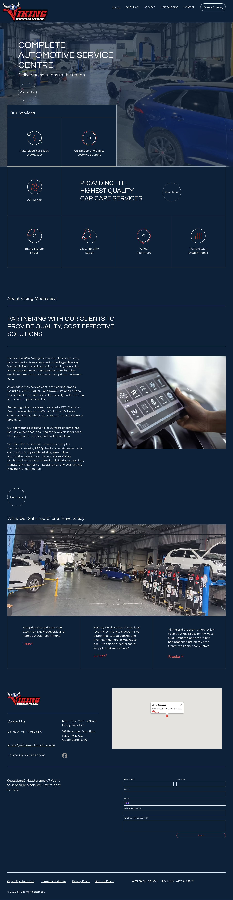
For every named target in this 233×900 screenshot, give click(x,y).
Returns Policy (104, 881)
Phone (127, 799)
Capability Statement (20, 881)
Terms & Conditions (53, 881)
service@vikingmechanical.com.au (31, 745)
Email (127, 789)
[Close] (181, 705)
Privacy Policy (81, 881)
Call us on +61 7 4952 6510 (24, 731)
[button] (167, 716)
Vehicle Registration (132, 808)
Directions (155, 712)
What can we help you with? (136, 818)
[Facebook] (64, 755)
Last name (181, 779)
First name (129, 779)
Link (153, 711)
